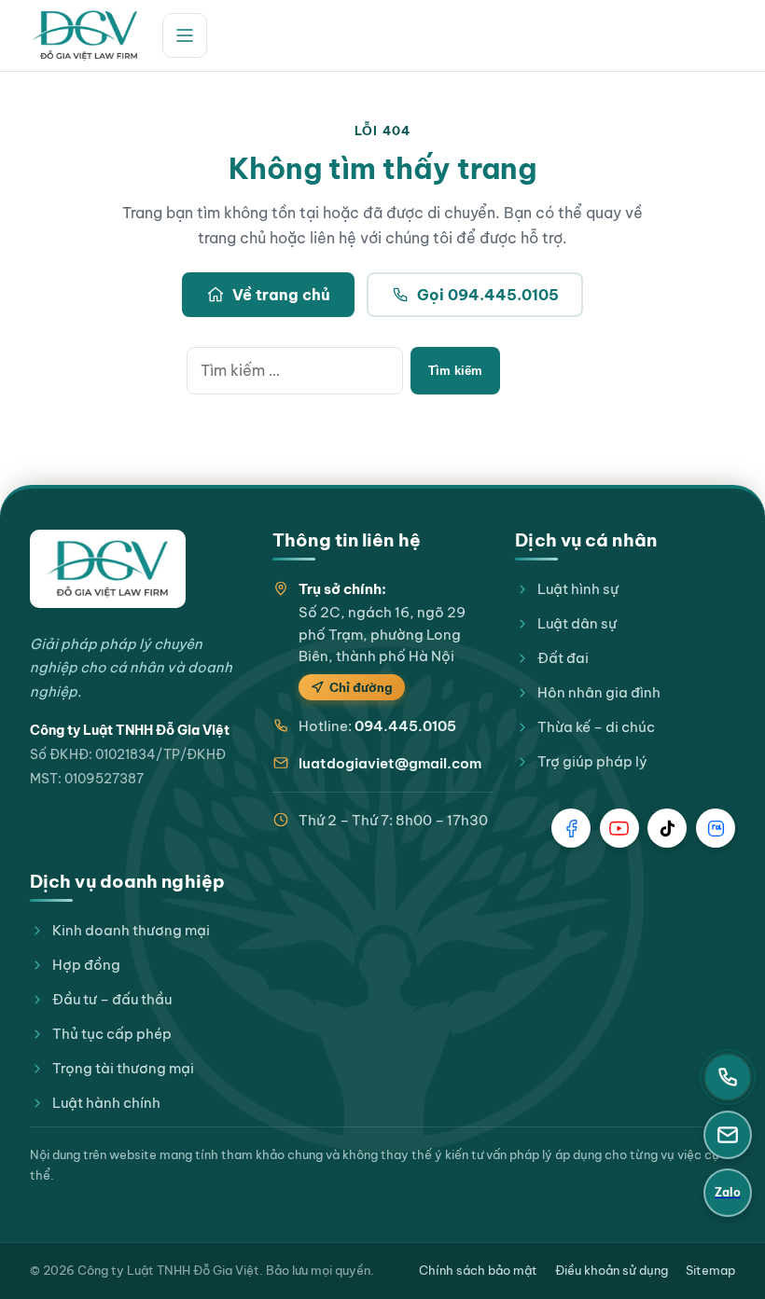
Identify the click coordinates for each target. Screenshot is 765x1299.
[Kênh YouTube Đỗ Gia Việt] (619, 828)
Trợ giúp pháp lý (592, 761)
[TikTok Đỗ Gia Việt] (667, 828)
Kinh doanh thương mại (131, 930)
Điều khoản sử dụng (611, 1270)
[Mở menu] (184, 35)
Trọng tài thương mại (123, 1068)
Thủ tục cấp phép (112, 1034)
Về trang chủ (281, 294)
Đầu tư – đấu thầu (112, 999)
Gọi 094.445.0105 (488, 294)
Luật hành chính (106, 1103)
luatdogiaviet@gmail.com (390, 763)
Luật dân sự (577, 623)
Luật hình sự (578, 589)
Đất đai (563, 658)
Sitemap (710, 1270)
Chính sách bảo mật (478, 1270)
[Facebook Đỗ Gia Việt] (571, 828)
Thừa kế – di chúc (596, 727)
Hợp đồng (86, 965)
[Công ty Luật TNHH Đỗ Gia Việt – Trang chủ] (85, 35)
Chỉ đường (361, 687)
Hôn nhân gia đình (599, 692)
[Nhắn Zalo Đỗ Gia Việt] (715, 828)
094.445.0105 (405, 726)
